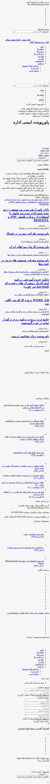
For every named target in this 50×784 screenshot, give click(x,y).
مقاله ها (40, 49)
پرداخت (40, 63)
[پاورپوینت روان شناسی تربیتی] (35, 331)
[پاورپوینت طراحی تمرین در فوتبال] (33, 228)
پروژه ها (40, 51)
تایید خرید (35, 68)
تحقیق (46, 155)
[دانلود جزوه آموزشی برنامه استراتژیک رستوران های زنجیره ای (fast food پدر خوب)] (25, 274)
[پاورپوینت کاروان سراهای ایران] (35, 241)
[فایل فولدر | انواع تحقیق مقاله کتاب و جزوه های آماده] (40, 81)
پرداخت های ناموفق (30, 66)
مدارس (41, 56)
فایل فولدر (44, 150)
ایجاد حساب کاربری (41, 721)
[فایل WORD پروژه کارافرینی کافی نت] (31, 295)
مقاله (40, 155)
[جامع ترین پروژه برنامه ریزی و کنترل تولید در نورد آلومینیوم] (25, 314)
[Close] (48, 782)
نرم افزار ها (39, 54)
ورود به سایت (43, 697)
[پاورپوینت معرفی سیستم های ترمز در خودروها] (28, 255)
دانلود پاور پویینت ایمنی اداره (30, 195)
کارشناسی (39, 61)
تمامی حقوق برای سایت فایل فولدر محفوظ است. (28, 613)
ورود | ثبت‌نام (43, 29)
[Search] (14, 32)
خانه (42, 47)
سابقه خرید (34, 71)
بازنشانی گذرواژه (41, 695)
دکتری (41, 59)
